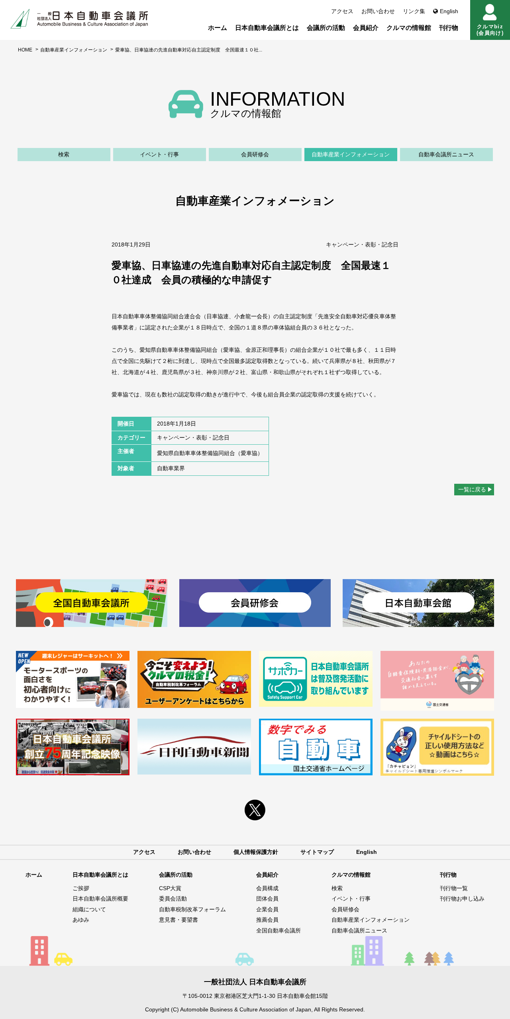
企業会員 (267, 909)
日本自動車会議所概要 (100, 898)
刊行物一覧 (454, 888)
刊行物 (448, 27)
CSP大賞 (170, 888)
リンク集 (414, 11)
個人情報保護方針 (255, 852)
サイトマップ (317, 852)
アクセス (342, 11)
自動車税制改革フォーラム (192, 909)
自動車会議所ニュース (446, 154)
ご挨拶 (81, 888)
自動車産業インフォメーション (73, 50)
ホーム (217, 27)
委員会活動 (173, 898)
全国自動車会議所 (278, 930)
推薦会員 (267, 920)
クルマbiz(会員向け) (490, 30)
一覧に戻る (472, 489)
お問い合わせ (378, 11)
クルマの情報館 (408, 27)
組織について (89, 909)
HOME (25, 50)
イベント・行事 (159, 154)
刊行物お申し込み (462, 898)
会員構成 (267, 888)
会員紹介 (366, 27)
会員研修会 (255, 154)
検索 (63, 154)
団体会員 (267, 898)
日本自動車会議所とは (267, 27)
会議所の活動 (326, 27)
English (449, 11)
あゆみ (81, 920)
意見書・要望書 (178, 920)
